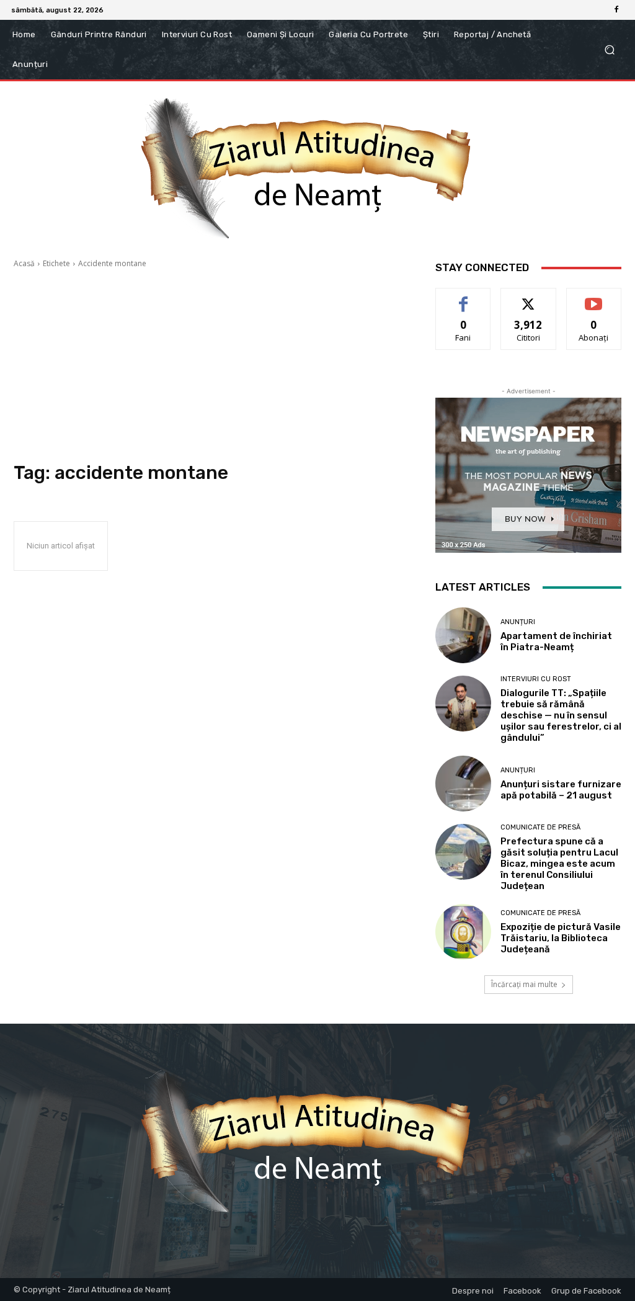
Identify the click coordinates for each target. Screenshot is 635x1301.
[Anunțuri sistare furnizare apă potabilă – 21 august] (463, 783)
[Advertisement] (212, 365)
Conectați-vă (528, 297)
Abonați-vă (594, 297)
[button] (609, 50)
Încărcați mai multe (524, 984)
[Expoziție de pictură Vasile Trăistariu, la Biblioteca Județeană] (463, 932)
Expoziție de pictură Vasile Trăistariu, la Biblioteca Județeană (560, 938)
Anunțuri (517, 622)
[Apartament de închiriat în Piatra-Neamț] (463, 635)
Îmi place (463, 297)
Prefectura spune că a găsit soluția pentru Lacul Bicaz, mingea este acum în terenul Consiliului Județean (559, 864)
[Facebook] (616, 9)
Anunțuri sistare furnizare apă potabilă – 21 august (560, 790)
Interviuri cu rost (535, 679)
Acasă (24, 263)
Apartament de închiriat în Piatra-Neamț (556, 641)
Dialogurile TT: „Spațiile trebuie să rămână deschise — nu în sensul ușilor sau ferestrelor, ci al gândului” (560, 715)
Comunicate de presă (540, 827)
